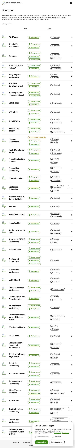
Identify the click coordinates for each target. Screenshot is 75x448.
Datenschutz (26, 442)
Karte (49, 29)
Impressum (16, 442)
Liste (25, 29)
